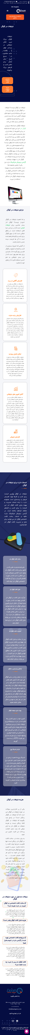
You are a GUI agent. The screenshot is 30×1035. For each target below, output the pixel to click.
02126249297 (15, 1007)
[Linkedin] (17, 1021)
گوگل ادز (23, 128)
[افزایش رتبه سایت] (15, 309)
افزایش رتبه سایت (15, 315)
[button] (7, 10)
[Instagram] (13, 1021)
